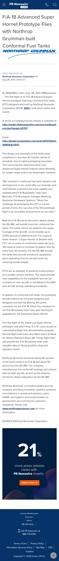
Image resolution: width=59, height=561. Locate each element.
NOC (27, 108)
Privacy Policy (37, 543)
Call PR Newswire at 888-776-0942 (30, 532)
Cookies (30, 551)
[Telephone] (47, 4)
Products (29, 517)
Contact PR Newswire (29, 513)
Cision (35, 556)
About (29, 520)
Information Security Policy (19, 547)
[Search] (55, 4)
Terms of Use (20, 543)
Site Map (40, 547)
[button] (29, 54)
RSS (50, 547)
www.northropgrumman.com (18, 408)
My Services (28, 524)
